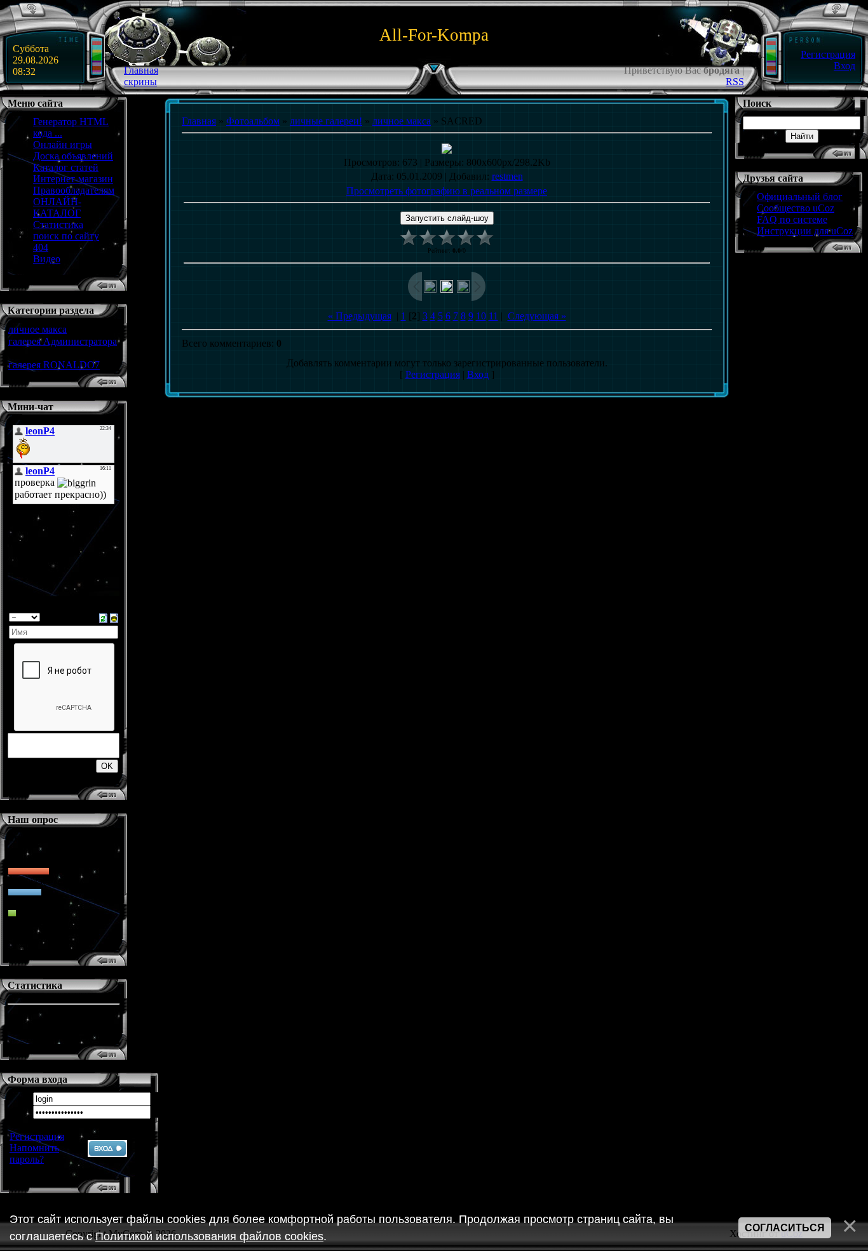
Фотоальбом (253, 121)
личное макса (37, 329)
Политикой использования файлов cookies (209, 1236)
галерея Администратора (62, 341)
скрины (140, 81)
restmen (507, 176)
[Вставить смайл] (114, 617)
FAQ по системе (792, 219)
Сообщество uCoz (795, 208)
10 (481, 316)
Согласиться (785, 1227)
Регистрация (828, 54)
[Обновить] (103, 617)
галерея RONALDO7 (54, 364)
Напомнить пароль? (34, 1153)
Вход (844, 65)
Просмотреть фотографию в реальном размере (446, 190)
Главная (141, 70)
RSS (735, 81)
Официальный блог (800, 196)
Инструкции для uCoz (805, 230)
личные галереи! (326, 121)
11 (493, 316)
